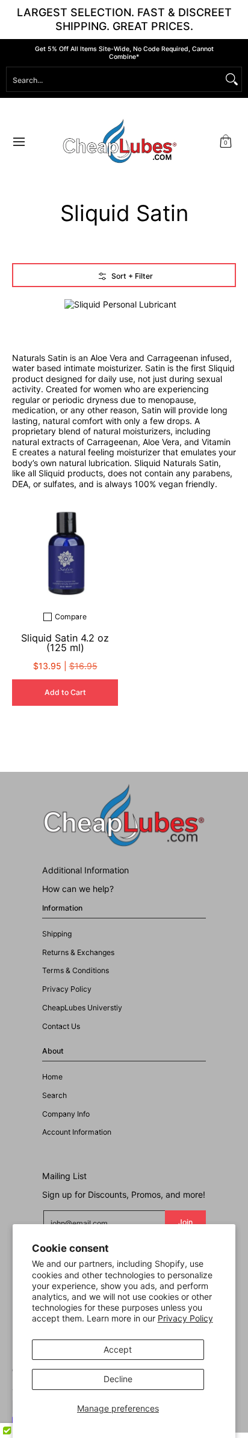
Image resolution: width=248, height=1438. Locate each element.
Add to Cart (65, 692)
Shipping (57, 933)
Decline (118, 1379)
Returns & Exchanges (78, 952)
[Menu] (18, 141)
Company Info (66, 1113)
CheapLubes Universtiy (82, 1007)
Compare (71, 617)
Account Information (76, 1131)
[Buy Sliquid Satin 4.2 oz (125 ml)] (65, 548)
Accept (118, 1349)
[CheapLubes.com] (120, 141)
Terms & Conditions (75, 970)
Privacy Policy (185, 1318)
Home (52, 1076)
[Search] (231, 79)
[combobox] (114, 79)
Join (185, 1222)
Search (54, 1095)
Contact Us (61, 1026)
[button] (225, 141)
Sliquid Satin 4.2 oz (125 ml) (65, 643)
